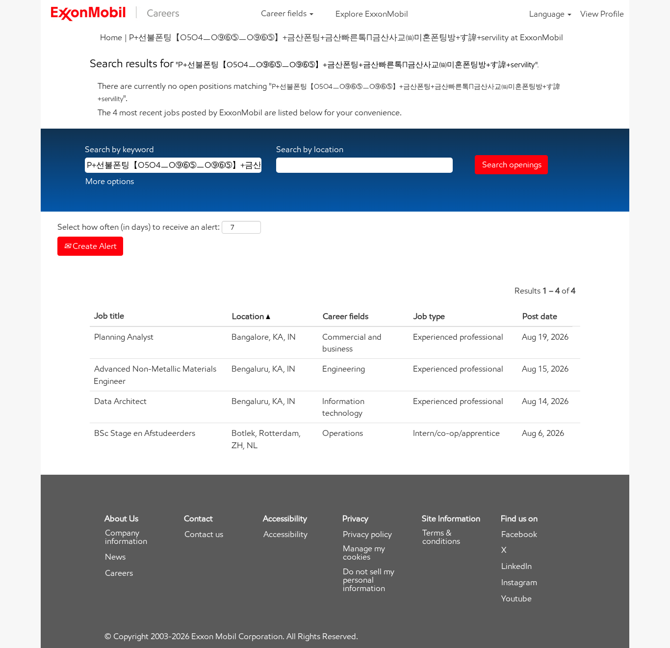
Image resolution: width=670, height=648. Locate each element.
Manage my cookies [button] (364, 553)
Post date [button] (539, 316)
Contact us (203, 534)
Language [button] (548, 14)
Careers (119, 573)
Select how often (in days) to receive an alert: (138, 227)
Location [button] (249, 316)
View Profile (602, 14)
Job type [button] (429, 316)
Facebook (519, 534)
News (115, 557)
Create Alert (94, 246)
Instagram (519, 582)
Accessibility (285, 534)
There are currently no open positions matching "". (329, 92)
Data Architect (120, 401)
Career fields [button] (285, 13)
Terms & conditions (441, 537)
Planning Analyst (124, 337)
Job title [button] (109, 316)
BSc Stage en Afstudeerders (144, 433)
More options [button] (109, 181)
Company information (126, 537)
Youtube (516, 598)
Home (111, 37)
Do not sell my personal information (368, 580)
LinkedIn (516, 566)
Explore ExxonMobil (371, 14)
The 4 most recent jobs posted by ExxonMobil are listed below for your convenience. (250, 112)
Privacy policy (367, 534)
